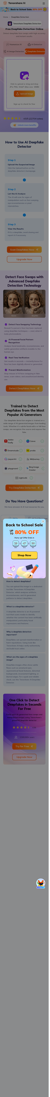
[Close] (43, 521)
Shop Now (24, 555)
